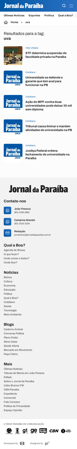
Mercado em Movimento (18, 350)
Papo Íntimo (11, 354)
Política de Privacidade (17, 406)
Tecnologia (10, 310)
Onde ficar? (10, 262)
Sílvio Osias (10, 342)
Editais (8, 377)
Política (49, 15)
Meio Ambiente (12, 314)
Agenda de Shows (14, 250)
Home (14, 22)
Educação (10, 290)
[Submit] (64, 6)
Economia (10, 285)
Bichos (8, 277)
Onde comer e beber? (16, 258)
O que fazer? (11, 254)
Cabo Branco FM (14, 385)
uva (27, 22)
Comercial (10, 398)
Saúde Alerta (11, 346)
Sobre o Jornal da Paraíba (19, 381)
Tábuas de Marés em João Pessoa (24, 373)
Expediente (10, 393)
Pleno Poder (11, 337)
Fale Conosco (12, 402)
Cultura (8, 281)
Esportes (34, 15)
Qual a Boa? (65, 15)
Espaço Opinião (13, 410)
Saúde (7, 306)
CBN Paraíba (11, 389)
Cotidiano (9, 302)
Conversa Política (14, 333)
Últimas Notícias (14, 15)
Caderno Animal (13, 329)
